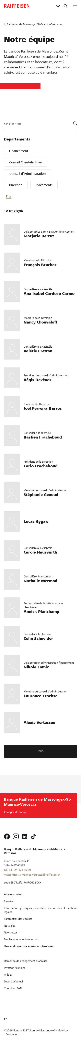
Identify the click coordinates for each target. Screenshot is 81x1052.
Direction (15, 185)
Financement (18, 151)
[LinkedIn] (25, 836)
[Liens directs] (58, 6)
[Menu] (75, 6)
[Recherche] (65, 6)
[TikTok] (33, 836)
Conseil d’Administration (27, 174)
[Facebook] (7, 836)
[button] (17, 196)
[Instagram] (16, 836)
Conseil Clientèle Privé (25, 162)
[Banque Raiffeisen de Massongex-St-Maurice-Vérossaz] (16, 6)
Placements (44, 185)
